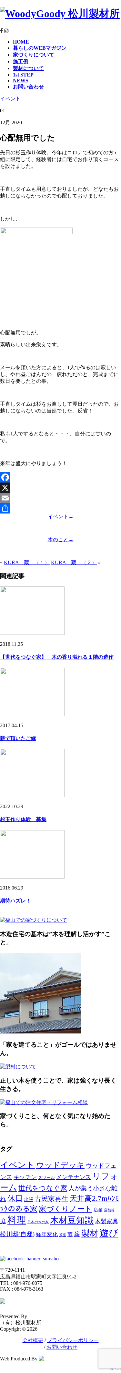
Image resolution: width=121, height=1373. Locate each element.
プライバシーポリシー (73, 1340)
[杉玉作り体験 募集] (32, 795)
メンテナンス (73, 1177)
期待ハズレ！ (15, 900)
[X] (60, 488)
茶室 (62, 1235)
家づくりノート (65, 1209)
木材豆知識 (72, 1220)
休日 (15, 1198)
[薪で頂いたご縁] (32, 714)
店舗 (98, 1209)
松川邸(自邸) (17, 1234)
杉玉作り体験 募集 (23, 819)
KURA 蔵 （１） (27, 562)
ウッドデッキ (60, 1165)
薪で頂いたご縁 (18, 738)
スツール (46, 1177)
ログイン (114, 1368)
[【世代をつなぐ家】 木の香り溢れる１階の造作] (32, 633)
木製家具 (106, 1221)
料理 (16, 1220)
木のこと (61, 539)
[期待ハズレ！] (32, 877)
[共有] (60, 508)
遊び (108, 1233)
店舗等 (109, 1210)
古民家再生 (51, 1199)
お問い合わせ (61, 1347)
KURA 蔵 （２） (74, 562)
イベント (10, 98)
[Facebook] (60, 477)
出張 (28, 1199)
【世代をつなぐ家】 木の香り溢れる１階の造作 (57, 657)
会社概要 (33, 1340)
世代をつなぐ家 (42, 1188)
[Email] (60, 498)
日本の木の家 (38, 1222)
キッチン (25, 1177)
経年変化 (47, 1234)
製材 (89, 1233)
